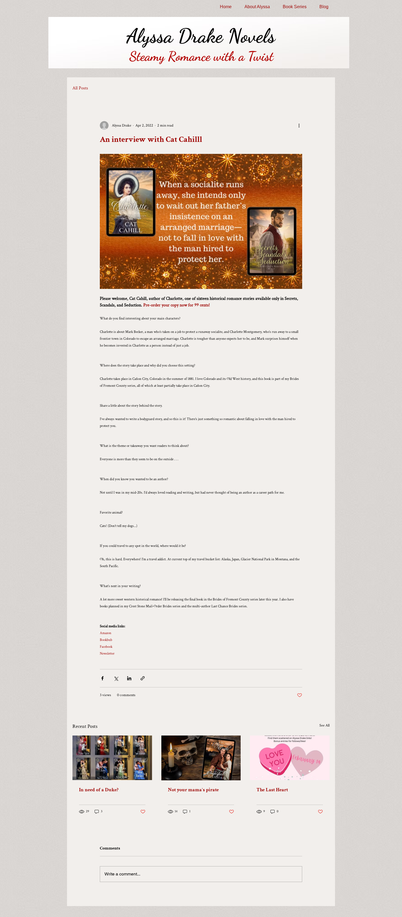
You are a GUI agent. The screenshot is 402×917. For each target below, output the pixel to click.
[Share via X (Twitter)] (115, 678)
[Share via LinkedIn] (129, 678)
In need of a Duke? (98, 790)
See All (324, 725)
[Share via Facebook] (102, 678)
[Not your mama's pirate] (201, 758)
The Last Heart (272, 790)
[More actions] (299, 125)
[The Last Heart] (290, 758)
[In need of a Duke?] (112, 758)
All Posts (80, 88)
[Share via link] (142, 678)
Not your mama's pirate (193, 790)
